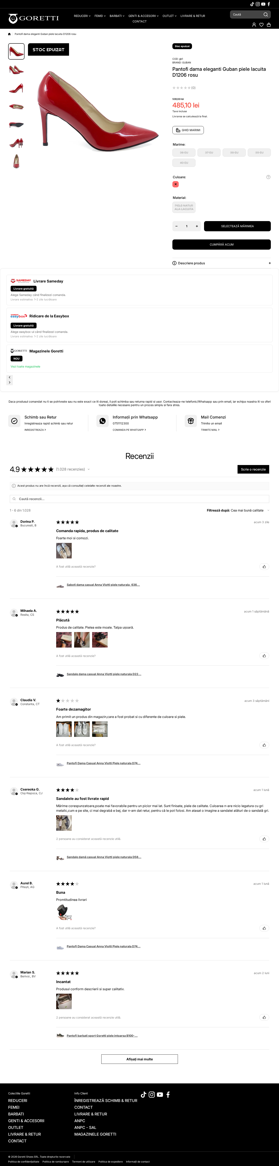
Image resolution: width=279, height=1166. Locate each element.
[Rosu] (175, 184)
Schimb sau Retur (41, 417)
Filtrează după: (218, 510)
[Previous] (9, 377)
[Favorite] (261, 25)
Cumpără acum (222, 244)
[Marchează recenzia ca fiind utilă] (264, 566)
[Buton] (268, 177)
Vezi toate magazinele (25, 366)
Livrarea (177, 116)
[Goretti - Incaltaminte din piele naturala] (33, 18)
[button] (269, 25)
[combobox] (250, 14)
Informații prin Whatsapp (135, 417)
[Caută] (266, 14)
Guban (186, 62)
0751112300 (121, 423)
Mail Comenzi (213, 417)
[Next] (9, 382)
